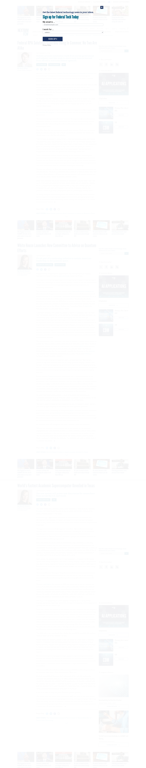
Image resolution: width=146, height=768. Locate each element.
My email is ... (49, 21)
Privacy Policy (47, 45)
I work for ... (48, 29)
